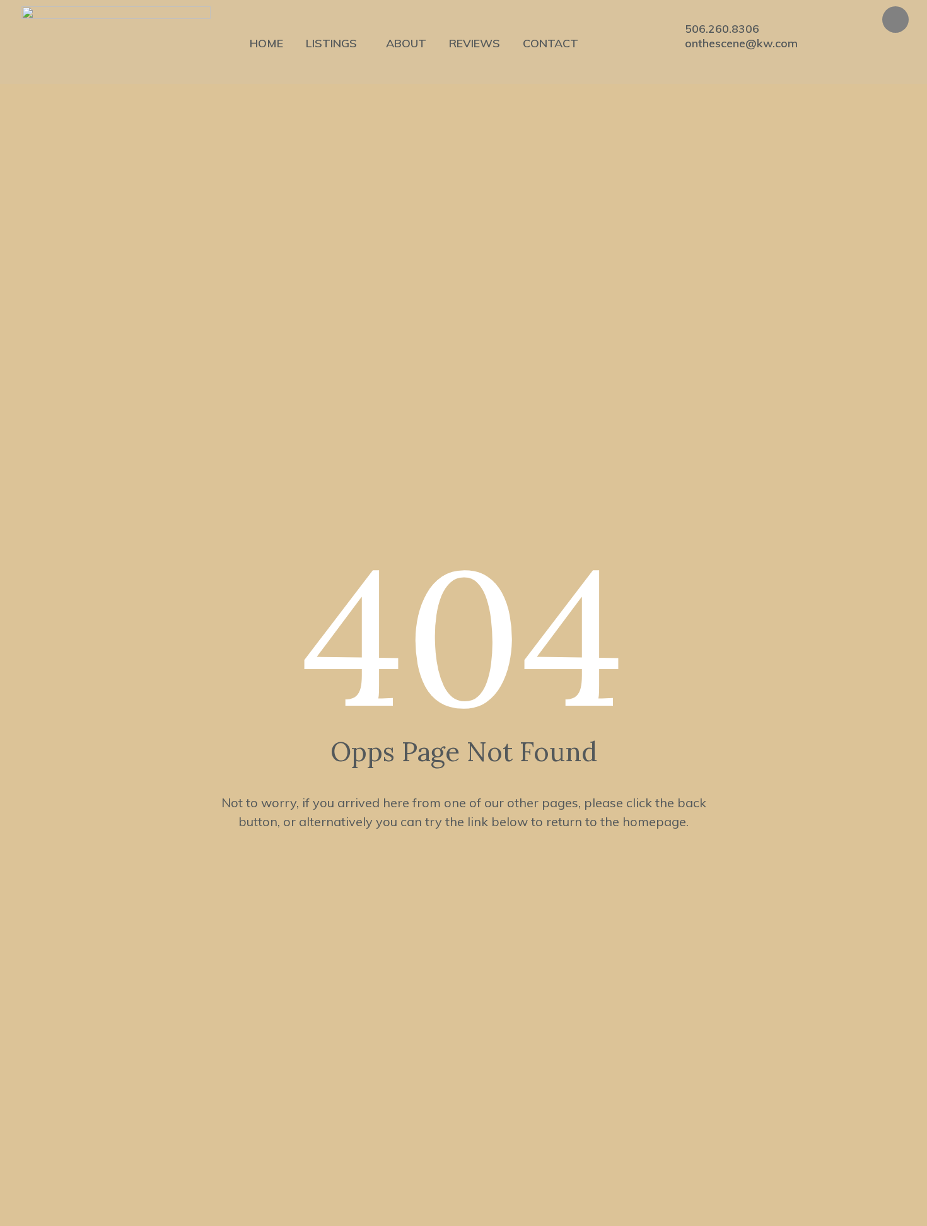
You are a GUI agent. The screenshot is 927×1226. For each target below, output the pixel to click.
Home (266, 43)
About (406, 43)
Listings (331, 43)
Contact (550, 43)
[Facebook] (895, 19)
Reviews (474, 43)
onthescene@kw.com (741, 43)
